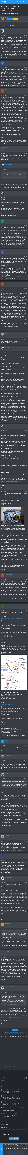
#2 (26, 35)
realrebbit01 (24, 1082)
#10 (26, 288)
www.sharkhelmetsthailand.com (8, 1025)
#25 (26, 992)
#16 (26, 610)
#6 (26, 169)
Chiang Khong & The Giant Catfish (10, 1113)
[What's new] (23, 2)
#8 (26, 225)
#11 (26, 339)
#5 (26, 153)
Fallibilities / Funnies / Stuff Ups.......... (11, 1095)
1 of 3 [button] (10, 1030)
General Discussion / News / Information (12, 1098)
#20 (26, 841)
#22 (26, 882)
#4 (26, 95)
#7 (26, 197)
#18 (26, 760)
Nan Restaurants (7, 1101)
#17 (26, 745)
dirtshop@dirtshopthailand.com (11, 734)
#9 (26, 256)
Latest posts (6, 1086)
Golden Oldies (6, 1092)
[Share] (25, 23)
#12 (26, 353)
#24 (26, 957)
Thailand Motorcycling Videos (9, 1110)
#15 (26, 579)
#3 (26, 67)
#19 (26, 778)
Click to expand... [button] (14, 1004)
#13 (26, 430)
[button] (2, 2)
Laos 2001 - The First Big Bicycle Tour (11, 1089)
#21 (26, 860)
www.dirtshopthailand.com (7, 704)
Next (14, 1030)
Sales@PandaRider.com (9, 695)
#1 (26, 23)
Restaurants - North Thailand (9, 1104)
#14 (26, 491)
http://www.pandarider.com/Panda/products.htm (12, 618)
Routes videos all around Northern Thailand (13, 1107)
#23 (26, 929)
